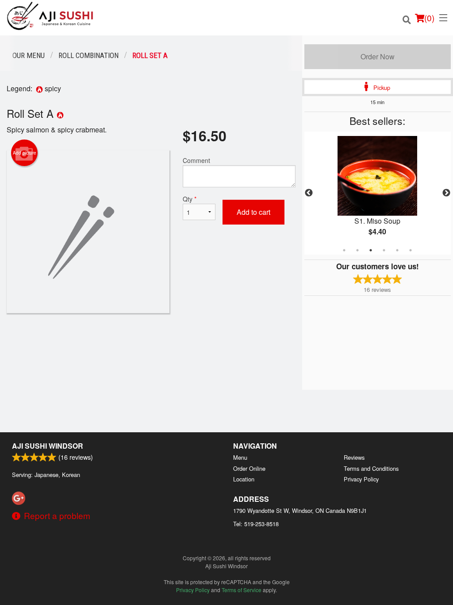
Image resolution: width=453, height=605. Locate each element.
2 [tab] (357, 250)
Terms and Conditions (371, 468)
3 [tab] (370, 250)
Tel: (256, 524)
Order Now (378, 56)
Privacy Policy (361, 479)
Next (446, 193)
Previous (308, 193)
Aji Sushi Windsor (47, 446)
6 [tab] (410, 250)
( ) (429, 17)
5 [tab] (397, 250)
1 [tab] (344, 250)
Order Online (249, 468)
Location (243, 479)
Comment (196, 160)
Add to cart (253, 212)
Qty (189, 198)
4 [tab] (384, 250)
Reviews (354, 457)
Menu (240, 457)
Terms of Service (241, 589)
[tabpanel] (378, 193)
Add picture (24, 153)
